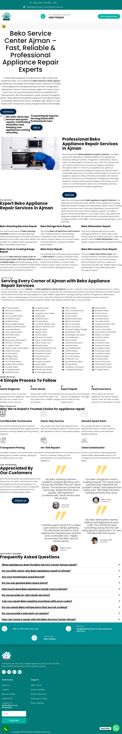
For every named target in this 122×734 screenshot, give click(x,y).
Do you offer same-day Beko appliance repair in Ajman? (36, 570)
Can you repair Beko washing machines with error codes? (37, 601)
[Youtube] (20, 672)
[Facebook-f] (4, 672)
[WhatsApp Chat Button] (116, 728)
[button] (4, 26)
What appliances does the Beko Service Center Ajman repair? (39, 564)
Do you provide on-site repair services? (26, 595)
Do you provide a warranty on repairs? (25, 613)
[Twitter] (9, 672)
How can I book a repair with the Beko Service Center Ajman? (39, 619)
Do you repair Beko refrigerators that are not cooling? (34, 607)
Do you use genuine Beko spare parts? (25, 583)
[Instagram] (14, 672)
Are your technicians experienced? (23, 577)
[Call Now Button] (5, 729)
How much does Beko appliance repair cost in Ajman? (34, 589)
